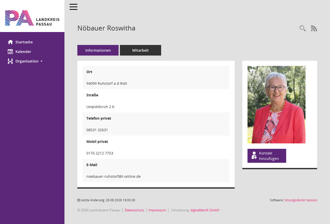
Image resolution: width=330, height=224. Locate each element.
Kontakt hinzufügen (269, 156)
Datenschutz (134, 210)
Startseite (24, 42)
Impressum (157, 210)
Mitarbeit (140, 50)
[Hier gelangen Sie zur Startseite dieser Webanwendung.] (32, 18)
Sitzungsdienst (300, 200)
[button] (32, 61)
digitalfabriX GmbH (204, 210)
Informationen (98, 50)
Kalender (23, 51)
